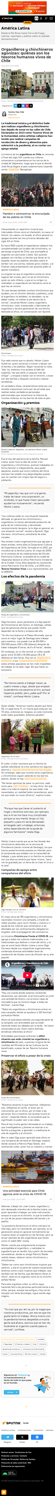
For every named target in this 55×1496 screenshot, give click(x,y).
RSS (29, 1463)
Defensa (49, 1430)
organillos (14, 169)
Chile (34, 1344)
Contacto (23, 1456)
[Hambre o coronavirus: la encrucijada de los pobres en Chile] (27, 190)
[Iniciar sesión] (40, 18)
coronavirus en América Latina (33, 1349)
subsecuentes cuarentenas (33, 660)
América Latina (11, 209)
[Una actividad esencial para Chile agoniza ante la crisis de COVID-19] (27, 1167)
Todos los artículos (14, 118)
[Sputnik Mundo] (7, 19)
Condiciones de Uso (23, 1452)
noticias (42, 1354)
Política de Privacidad (10, 1459)
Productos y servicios (10, 1456)
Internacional (20, 1339)
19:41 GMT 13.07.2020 (10, 66)
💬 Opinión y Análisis (22, 1344)
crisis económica (16, 1354)
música (4, 1354)
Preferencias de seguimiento (13, 1466)
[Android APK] (9, 1473)
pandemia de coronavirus (11, 1349)
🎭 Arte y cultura (31, 1354)
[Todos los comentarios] (3, 1492)
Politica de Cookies (27, 1459)
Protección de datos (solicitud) (14, 1463)
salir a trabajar (20, 786)
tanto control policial (35, 778)
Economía (31, 1339)
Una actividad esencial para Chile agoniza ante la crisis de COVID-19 (24, 1192)
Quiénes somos (7, 1452)
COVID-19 (42, 1344)
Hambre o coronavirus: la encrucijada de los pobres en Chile (26, 215)
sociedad (41, 1339)
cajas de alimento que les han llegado (31, 769)
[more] (50, 222)
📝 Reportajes (7, 1344)
